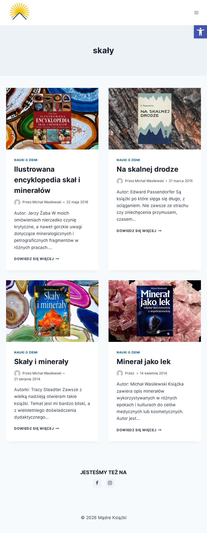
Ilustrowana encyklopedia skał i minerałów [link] (47, 180)
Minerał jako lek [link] (144, 361)
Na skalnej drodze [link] (147, 169)
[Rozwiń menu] (196, 12)
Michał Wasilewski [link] (46, 202)
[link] (200, 31)
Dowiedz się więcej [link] (36, 259)
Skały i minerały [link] (41, 361)
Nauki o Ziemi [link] (26, 160)
